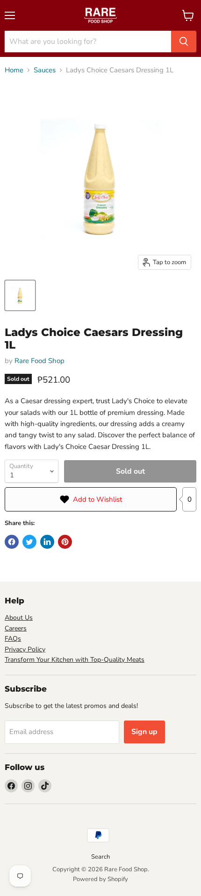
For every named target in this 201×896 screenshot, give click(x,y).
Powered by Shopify (100, 879)
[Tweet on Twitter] (29, 542)
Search (100, 857)
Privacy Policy (25, 649)
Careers (16, 628)
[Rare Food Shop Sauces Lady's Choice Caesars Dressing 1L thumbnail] (20, 295)
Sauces (45, 70)
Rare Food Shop (39, 360)
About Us (19, 617)
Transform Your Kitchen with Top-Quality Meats (74, 659)
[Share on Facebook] (12, 542)
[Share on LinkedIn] (47, 542)
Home (14, 70)
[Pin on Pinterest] (65, 542)
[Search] (183, 41)
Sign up (144, 732)
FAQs (13, 638)
